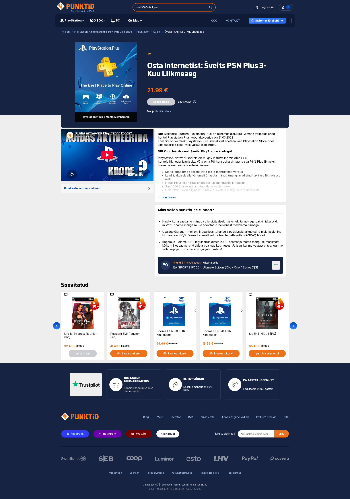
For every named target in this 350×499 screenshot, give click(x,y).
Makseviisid (115, 472)
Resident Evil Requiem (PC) (125, 335)
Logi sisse (267, 7)
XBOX (98, 20)
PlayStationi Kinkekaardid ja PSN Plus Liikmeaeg (103, 31)
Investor (176, 417)
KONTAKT (232, 20)
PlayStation (73, 20)
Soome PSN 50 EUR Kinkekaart (170, 333)
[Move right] (293, 325)
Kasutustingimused (182, 472)
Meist (160, 417)
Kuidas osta (208, 417)
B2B (190, 417)
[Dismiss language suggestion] (289, 20)
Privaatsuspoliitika (209, 472)
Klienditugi (168, 433)
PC (118, 20)
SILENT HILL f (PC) (262, 333)
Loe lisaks (169, 197)
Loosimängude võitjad (235, 417)
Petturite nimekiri (266, 417)
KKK (214, 20)
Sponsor (134, 472)
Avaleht (66, 31)
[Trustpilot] (276, 264)
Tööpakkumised (155, 472)
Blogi (146, 417)
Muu (136, 20)
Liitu (281, 433)
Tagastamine (234, 472)
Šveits (157, 31)
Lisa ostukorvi (131, 353)
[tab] (71, 20)
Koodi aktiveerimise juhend (82, 188)
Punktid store (163, 111)
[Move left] (56, 325)
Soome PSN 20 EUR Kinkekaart (217, 333)
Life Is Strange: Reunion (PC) (80, 335)
